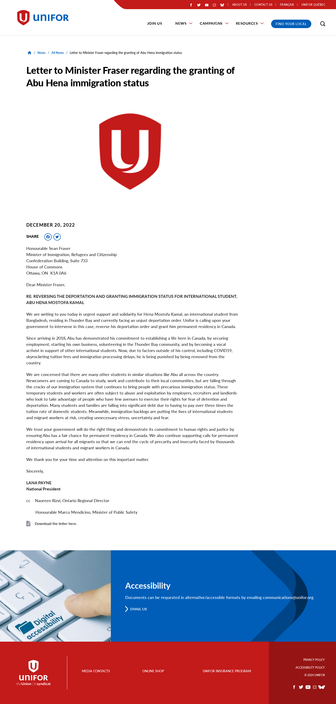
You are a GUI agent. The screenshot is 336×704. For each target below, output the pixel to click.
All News (57, 53)
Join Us (154, 23)
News (181, 23)
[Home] (45, 18)
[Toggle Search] (320, 24)
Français (287, 4)
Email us (138, 609)
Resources (247, 23)
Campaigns (211, 23)
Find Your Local (291, 24)
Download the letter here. (56, 523)
